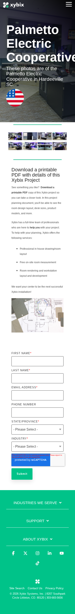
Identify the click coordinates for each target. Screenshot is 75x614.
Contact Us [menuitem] (35, 588)
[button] (69, 4)
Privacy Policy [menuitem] (54, 588)
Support (35, 521)
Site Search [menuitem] (17, 588)
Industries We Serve (35, 503)
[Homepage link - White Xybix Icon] (37, 581)
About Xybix (35, 539)
